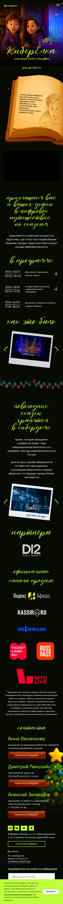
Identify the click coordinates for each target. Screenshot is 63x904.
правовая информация (19, 861)
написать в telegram (27, 755)
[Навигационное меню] (58, 5)
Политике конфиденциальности (18, 894)
